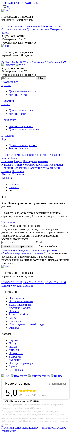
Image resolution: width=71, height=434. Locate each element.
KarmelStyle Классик (25, 164)
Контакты (18, 171)
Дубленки (7, 135)
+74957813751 (10, 3)
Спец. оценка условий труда (26, 324)
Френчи (6, 139)
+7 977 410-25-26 (33, 61)
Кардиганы (42, 154)
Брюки (15, 158)
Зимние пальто (18, 113)
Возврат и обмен (19, 314)
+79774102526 (29, 3)
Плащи (5, 154)
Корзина (7, 177)
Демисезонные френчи (23, 145)
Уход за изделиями (28, 26)
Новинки (7, 161)
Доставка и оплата (38, 29)
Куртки (6, 85)
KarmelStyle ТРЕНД (50, 164)
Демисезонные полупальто (25, 129)
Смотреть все (9, 81)
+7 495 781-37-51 (11, 61)
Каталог (6, 164)
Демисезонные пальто (22, 110)
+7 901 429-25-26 (55, 61)
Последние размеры (35, 161)
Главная (14, 184)
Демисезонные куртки (23, 91)
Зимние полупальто (21, 126)
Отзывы (6, 171)
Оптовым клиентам (13, 29)
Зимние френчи (18, 148)
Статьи (57, 26)
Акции (18, 161)
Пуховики (7, 100)
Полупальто (8, 119)
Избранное (18, 174)
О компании (9, 26)
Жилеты (16, 154)
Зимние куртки (18, 94)
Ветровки (28, 154)
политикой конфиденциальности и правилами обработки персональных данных (30, 251)
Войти (6, 174)
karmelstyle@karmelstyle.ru (17, 285)
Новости (46, 26)
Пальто (5, 104)
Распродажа (16, 369)
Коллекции (20, 167)
